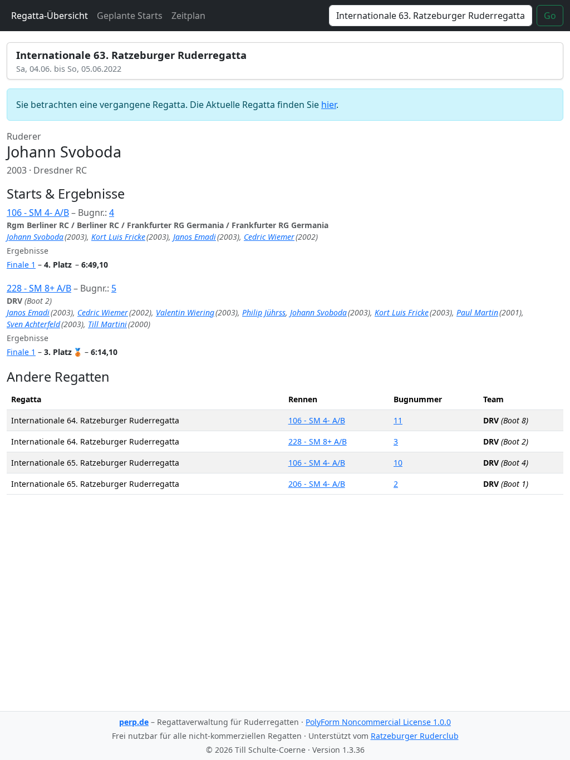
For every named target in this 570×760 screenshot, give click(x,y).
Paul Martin (477, 312)
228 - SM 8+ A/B (39, 288)
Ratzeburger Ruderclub (415, 736)
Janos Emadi (194, 236)
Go (550, 15)
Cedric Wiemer (269, 236)
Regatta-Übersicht (49, 15)
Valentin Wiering (185, 312)
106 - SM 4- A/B (38, 212)
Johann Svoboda (35, 236)
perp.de (134, 722)
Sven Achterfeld (33, 324)
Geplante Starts (130, 15)
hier (328, 104)
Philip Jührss (264, 312)
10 (398, 462)
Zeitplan (188, 15)
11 (398, 420)
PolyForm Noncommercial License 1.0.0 (378, 722)
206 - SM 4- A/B (316, 483)
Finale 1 (21, 264)
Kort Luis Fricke (118, 236)
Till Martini (107, 324)
